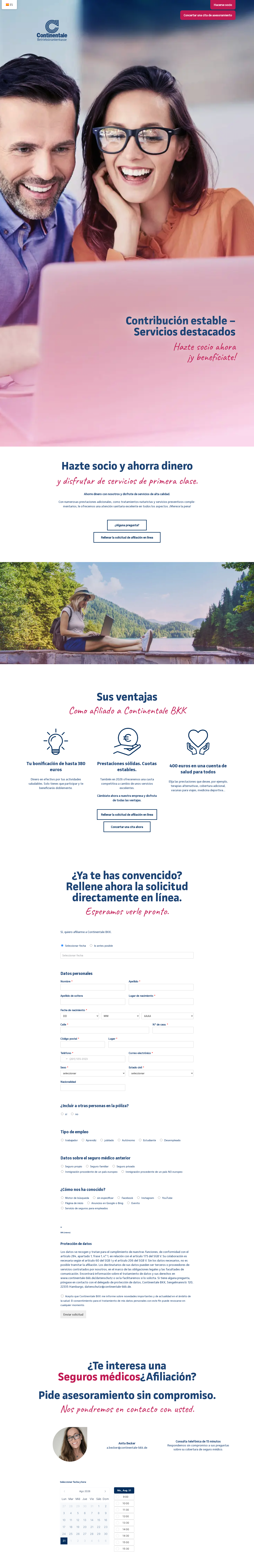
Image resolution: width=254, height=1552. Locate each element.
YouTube (167, 1198)
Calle (64, 1024)
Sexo (64, 1067)
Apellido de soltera (71, 995)
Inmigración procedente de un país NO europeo (154, 1171)
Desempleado (172, 1140)
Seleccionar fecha (75, 945)
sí (66, 1114)
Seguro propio (73, 1166)
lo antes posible (103, 945)
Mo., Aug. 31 (124, 1490)
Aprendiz (91, 1140)
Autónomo (128, 1140)
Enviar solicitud (73, 1314)
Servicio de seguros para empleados (86, 1208)
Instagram (147, 1198)
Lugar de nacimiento (142, 995)
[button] (84, 1491)
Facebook (127, 1198)
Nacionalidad (68, 1081)
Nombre (66, 981)
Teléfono (66, 1053)
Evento (135, 1203)
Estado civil (136, 1067)
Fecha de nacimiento (73, 1010)
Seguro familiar (99, 1166)
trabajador (71, 1140)
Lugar (112, 1038)
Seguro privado (126, 1166)
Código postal (69, 1038)
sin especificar (105, 1198)
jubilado (109, 1140)
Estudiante (149, 1140)
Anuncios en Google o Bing (107, 1203)
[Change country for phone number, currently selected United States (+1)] (64, 1059)
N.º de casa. (160, 1024)
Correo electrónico (141, 1053)
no (76, 1114)
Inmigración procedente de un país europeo (91, 1171)
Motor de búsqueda (77, 1198)
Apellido (134, 981)
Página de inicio (74, 1203)
